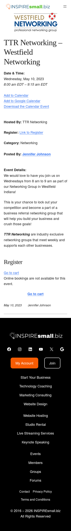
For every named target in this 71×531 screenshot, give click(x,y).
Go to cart (11, 272)
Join (52, 362)
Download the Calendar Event (26, 106)
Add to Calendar (16, 95)
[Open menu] (65, 6)
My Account (24, 362)
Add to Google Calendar (22, 100)
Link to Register (31, 132)
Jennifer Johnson (36, 154)
